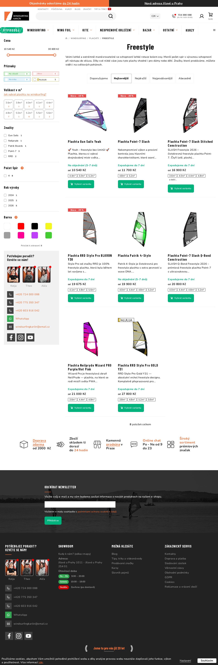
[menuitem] (11, 30)
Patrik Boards (17, 145)
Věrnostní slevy (174, 568)
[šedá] (7, 235)
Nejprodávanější (162, 78)
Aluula (55, 79)
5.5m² (39, 114)
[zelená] (48, 235)
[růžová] (21, 235)
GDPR (168, 577)
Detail (81, 184)
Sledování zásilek (175, 563)
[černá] (34, 226)
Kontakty (43, 9)
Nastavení (185, 660)
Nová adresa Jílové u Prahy (164, 3)
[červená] (21, 226)
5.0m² (19, 114)
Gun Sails (15, 135)
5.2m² (29, 114)
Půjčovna (56, 9)
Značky (87, 9)
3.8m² (19, 104)
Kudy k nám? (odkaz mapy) (74, 554)
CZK (154, 16)
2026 (12, 205)
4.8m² (9, 114)
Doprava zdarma (39, 442)
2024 (12, 195)
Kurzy (68, 9)
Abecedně (185, 78)
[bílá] (7, 226)
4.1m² (39, 104)
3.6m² (9, 104)
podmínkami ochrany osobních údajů (97, 511)
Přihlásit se (53, 520)
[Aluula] (140, 337)
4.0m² (29, 104)
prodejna (113, 444)
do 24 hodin (71, 3)
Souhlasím (207, 660)
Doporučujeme (99, 78)
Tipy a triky (100, 9)
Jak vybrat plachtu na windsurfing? (25, 94)
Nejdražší (141, 78)
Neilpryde (15, 140)
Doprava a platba (175, 558)
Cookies (169, 582)
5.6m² (49, 114)
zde (41, 662)
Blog (77, 9)
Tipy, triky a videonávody (127, 558)
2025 (12, 200)
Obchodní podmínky (177, 572)
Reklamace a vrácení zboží (181, 587)
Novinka (18, 79)
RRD (12, 156)
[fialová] (34, 235)
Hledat (111, 16)
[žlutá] (48, 226)
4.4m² (49, 104)
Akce (46, 73)
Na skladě (18, 73)
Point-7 (14, 151)
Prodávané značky (123, 563)
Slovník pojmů (120, 572)
